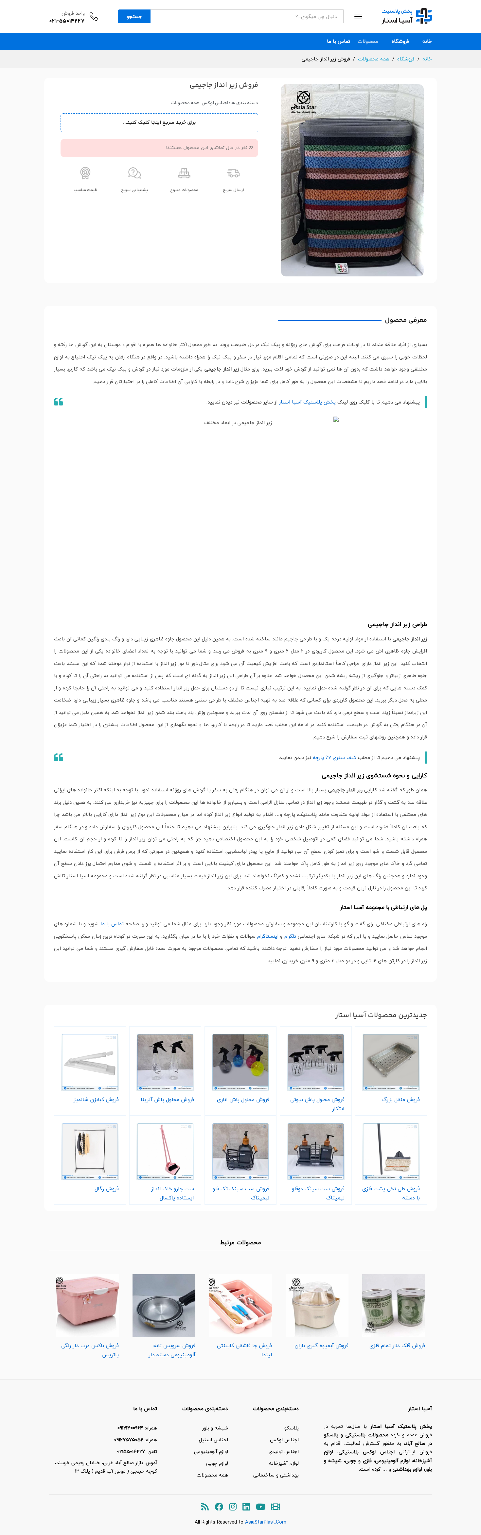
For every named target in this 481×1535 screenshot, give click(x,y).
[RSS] (205, 1507)
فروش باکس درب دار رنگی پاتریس (90, 1350)
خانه (427, 41)
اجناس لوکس (215, 103)
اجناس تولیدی (284, 1451)
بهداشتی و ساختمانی (276, 1475)
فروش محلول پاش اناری (243, 1099)
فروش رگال (107, 1188)
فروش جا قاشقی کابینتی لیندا (244, 1350)
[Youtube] (260, 1507)
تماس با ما (338, 41)
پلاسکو (291, 1428)
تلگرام (290, 936)
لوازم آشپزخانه (284, 1463)
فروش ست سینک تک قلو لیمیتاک (241, 1193)
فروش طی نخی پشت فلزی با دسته (391, 1193)
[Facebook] (219, 1507)
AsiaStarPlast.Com (265, 1522)
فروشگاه (400, 41)
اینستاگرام (267, 936)
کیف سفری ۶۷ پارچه (334, 757)
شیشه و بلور (215, 1428)
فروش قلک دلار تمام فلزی (397, 1345)
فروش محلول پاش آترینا (167, 1099)
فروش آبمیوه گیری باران (321, 1345)
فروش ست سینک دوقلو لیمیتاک (318, 1193)
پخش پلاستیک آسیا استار (307, 402)
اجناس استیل (213, 1439)
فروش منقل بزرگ (401, 1099)
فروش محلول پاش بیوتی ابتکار (317, 1104)
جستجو (134, 16)
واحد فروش (73, 13)
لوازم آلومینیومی (211, 1451)
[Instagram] (232, 1507)
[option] (393, 1309)
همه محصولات (185, 103)
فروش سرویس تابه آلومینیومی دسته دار (172, 1350)
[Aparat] (275, 1507)
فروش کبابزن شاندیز (96, 1099)
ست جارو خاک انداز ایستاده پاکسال (172, 1193)
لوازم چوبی (217, 1463)
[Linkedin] (246, 1507)
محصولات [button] (368, 41)
